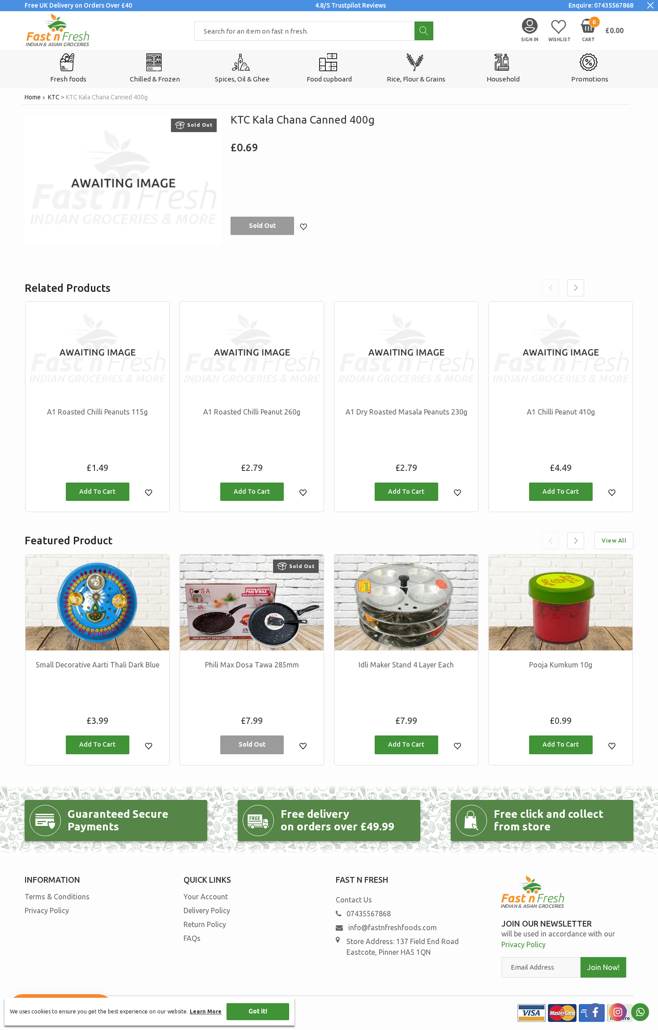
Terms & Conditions (57, 897)
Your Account (206, 897)
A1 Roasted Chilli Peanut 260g (251, 412)
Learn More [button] (206, 1011)
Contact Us (354, 900)
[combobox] (314, 31)
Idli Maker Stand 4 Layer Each (406, 665)
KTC (54, 97)
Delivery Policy (207, 910)
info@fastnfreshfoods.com (391, 927)
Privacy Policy (47, 910)
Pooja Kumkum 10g (560, 665)
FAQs (192, 938)
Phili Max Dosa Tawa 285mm (252, 665)
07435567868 (368, 914)
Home (33, 97)
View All (614, 540)
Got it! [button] (257, 1011)
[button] (575, 287)
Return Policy (205, 924)
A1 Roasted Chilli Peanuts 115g (97, 412)
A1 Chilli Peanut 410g (561, 412)
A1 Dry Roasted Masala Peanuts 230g (406, 412)
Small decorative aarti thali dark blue (97, 665)
